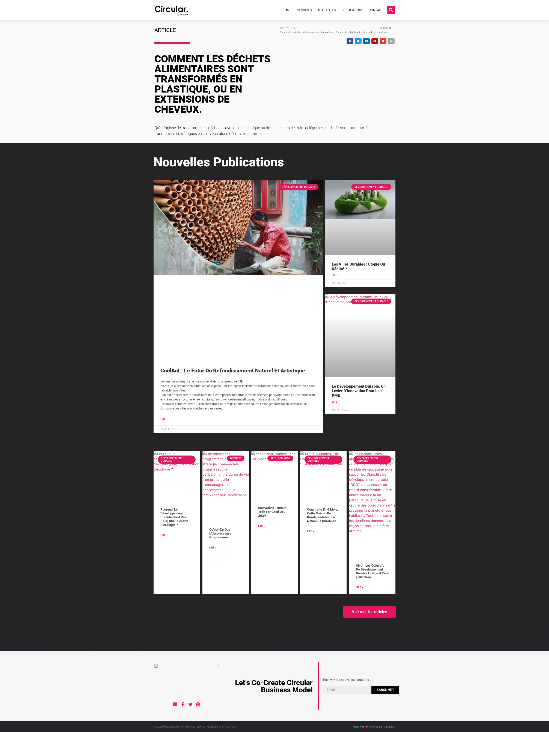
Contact (376, 10)
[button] (391, 10)
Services (304, 10)
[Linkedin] (175, 704)
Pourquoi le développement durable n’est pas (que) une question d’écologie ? (174, 517)
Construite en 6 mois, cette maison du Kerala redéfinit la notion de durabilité (322, 515)
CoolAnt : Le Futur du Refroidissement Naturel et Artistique (232, 370)
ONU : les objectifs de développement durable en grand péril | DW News (372, 571)
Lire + (164, 419)
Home (286, 10)
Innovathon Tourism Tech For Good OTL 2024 (272, 512)
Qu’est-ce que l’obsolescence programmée (220, 533)
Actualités (326, 10)
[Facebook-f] (183, 704)
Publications (352, 10)
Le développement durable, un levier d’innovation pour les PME (359, 391)
